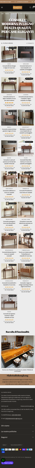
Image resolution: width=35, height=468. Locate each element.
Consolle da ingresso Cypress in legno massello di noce (9, 315)
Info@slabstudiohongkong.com (13, 418)
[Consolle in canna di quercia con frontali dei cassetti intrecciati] (9, 148)
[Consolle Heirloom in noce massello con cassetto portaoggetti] (26, 54)
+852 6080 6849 (16, 415)
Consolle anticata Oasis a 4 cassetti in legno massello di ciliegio (26, 98)
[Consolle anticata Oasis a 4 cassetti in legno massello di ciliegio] (26, 85)
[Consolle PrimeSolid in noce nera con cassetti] (26, 179)
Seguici (4, 437)
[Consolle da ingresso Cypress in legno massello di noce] (9, 302)
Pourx (9, 311)
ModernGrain (9, 250)
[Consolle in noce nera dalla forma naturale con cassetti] (26, 210)
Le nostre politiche (8, 431)
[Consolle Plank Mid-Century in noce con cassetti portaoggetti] (26, 148)
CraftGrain (9, 188)
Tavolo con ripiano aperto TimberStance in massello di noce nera (26, 254)
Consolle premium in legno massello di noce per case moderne (9, 98)
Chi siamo (5, 426)
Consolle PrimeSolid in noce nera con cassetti (25, 191)
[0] (33, 7)
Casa (2, 13)
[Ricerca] (30, 7)
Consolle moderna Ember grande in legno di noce (9, 130)
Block (9, 157)
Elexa (9, 63)
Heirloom (26, 63)
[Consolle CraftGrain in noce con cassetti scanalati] (9, 179)
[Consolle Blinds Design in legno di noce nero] (9, 54)
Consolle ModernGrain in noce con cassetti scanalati (9, 254)
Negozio (7, 13)
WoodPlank (9, 219)
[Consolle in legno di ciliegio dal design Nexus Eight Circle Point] (26, 271)
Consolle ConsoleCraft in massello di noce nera (9, 283)
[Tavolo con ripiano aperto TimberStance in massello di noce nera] (26, 241)
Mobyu (9, 127)
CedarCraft (25, 127)
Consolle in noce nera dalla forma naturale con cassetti (25, 223)
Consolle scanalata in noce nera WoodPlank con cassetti (9, 223)
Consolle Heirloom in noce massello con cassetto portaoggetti (26, 67)
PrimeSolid (26, 188)
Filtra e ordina (8, 43)
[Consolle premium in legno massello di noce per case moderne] (9, 85)
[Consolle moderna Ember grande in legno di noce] (9, 118)
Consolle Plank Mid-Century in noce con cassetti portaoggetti (26, 161)
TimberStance (26, 250)
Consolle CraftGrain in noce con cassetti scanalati (9, 192)
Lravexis (9, 94)
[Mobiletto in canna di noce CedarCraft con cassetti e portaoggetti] (26, 118)
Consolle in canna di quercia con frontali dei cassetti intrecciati (9, 161)
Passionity (26, 280)
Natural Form (26, 219)
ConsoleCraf (9, 280)
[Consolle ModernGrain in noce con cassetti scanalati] (9, 241)
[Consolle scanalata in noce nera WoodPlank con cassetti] (9, 210)
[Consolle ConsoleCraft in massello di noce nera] (9, 271)
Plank (26, 157)
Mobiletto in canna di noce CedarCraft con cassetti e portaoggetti (26, 131)
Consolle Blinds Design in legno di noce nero (9, 66)
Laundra (25, 94)
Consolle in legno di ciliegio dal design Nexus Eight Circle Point (26, 284)
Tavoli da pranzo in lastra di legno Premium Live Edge (17, 370)
